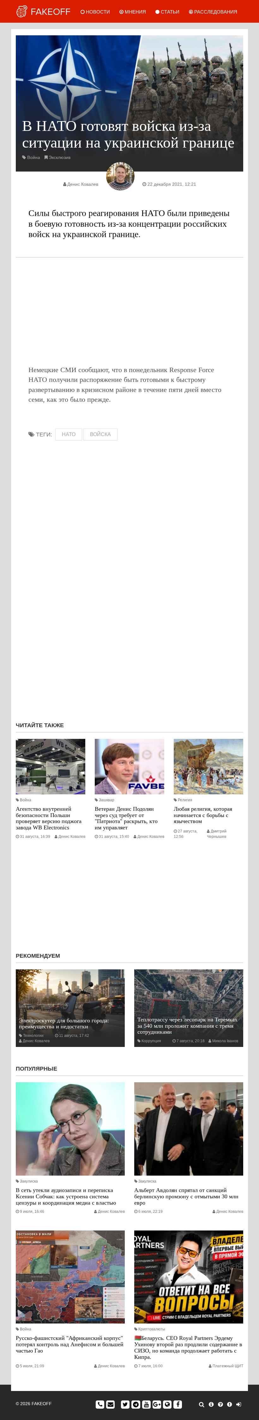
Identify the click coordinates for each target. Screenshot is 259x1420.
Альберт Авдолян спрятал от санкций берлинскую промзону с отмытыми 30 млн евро (186, 1196)
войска (100, 434)
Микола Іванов (225, 1041)
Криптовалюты (151, 1329)
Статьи (169, 12)
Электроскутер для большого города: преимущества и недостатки (64, 1023)
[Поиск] (201, 1404)
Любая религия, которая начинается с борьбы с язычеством (203, 815)
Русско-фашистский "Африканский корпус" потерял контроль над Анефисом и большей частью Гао (69, 1344)
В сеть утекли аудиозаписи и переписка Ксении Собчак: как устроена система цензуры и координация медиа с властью (66, 1196)
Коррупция (151, 1041)
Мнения (134, 12)
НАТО (68, 434)
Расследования (215, 12)
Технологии (33, 1035)
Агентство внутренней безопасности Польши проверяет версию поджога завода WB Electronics (48, 818)
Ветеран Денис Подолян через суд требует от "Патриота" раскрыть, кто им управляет (126, 818)
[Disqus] (129, 632)
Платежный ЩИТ (228, 1366)
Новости (97, 12)
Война (33, 157)
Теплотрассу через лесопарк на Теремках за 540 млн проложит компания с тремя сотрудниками (187, 1025)
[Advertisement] (129, 311)
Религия (185, 800)
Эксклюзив (59, 157)
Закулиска (29, 1181)
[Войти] (238, 1404)
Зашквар (106, 800)
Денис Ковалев (82, 184)
